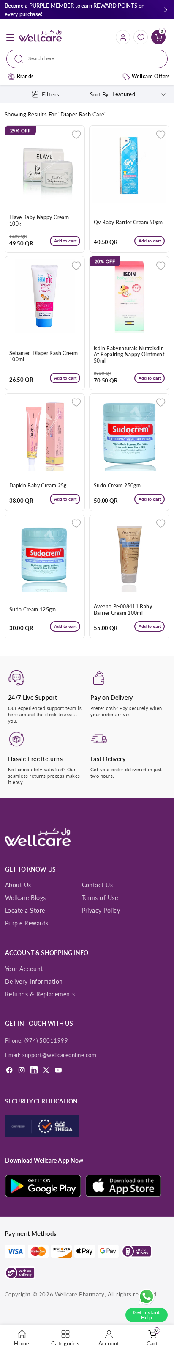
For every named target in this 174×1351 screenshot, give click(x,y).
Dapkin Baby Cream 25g (38, 486)
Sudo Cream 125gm (32, 610)
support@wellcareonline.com (59, 1054)
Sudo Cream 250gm (117, 486)
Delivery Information (34, 981)
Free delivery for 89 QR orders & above (51, 9)
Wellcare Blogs (25, 897)
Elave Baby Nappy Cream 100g (39, 221)
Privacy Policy (101, 910)
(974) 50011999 (46, 1040)
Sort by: (100, 94)
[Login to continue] (76, 134)
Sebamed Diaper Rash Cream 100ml (43, 356)
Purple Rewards (27, 923)
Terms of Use (100, 897)
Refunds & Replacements (40, 994)
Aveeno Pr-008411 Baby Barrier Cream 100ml (123, 610)
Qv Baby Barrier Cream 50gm (128, 223)
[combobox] (87, 59)
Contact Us (97, 885)
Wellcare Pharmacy (80, 1294)
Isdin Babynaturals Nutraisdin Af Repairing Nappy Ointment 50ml (129, 355)
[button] (165, 10)
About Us (18, 885)
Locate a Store (25, 910)
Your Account (24, 968)
